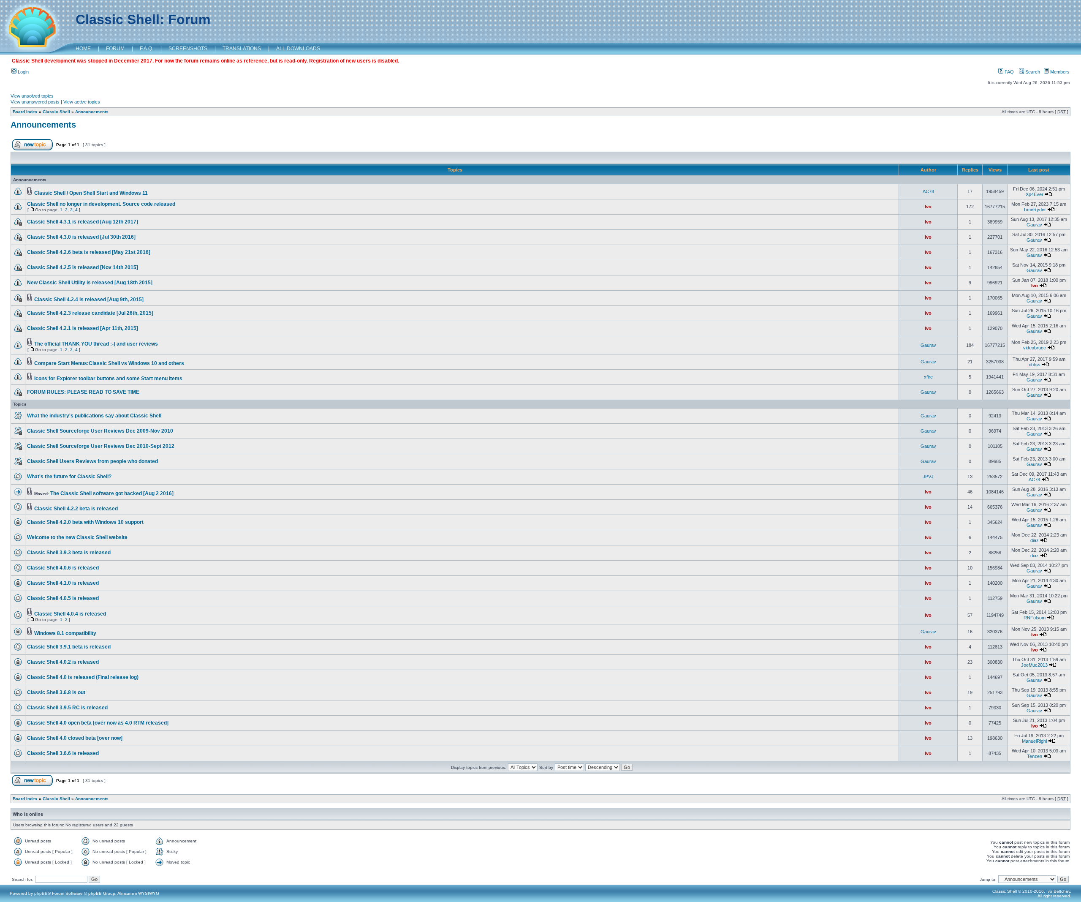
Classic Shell (56, 111)
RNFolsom (1035, 617)
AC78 (928, 191)
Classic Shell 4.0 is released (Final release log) (83, 677)
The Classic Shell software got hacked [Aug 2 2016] (112, 493)
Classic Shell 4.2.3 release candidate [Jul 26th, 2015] (90, 313)
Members (1059, 71)
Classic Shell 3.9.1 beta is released (69, 647)
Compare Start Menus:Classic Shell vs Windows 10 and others (109, 363)
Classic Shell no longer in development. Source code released (101, 204)
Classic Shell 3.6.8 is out (56, 692)
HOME (83, 49)
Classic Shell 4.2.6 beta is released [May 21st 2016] (88, 252)
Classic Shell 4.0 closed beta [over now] (74, 738)
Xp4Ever (1034, 194)
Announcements (92, 111)
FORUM (115, 49)
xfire (928, 376)
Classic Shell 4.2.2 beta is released (76, 509)
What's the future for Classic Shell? (69, 477)
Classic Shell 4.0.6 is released (63, 568)
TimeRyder (1034, 209)
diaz (1034, 540)
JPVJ (928, 476)
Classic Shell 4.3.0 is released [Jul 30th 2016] (81, 237)
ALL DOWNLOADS (298, 49)
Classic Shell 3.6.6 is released (63, 753)
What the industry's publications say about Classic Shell (94, 416)
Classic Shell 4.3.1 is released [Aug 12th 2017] (82, 222)
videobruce (1034, 347)
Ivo (928, 206)
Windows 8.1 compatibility (65, 633)
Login (22, 71)
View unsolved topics (32, 95)
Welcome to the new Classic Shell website (77, 537)
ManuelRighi (1034, 741)
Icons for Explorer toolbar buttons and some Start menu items (108, 379)
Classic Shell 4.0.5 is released (63, 598)
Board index (25, 111)
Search (1032, 71)
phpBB (41, 893)
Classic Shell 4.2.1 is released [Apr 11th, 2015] (82, 328)
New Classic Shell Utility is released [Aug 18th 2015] (89, 283)
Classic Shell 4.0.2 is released (63, 662)
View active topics (81, 101)
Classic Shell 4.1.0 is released (63, 583)
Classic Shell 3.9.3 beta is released (69, 553)
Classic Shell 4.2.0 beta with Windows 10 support (85, 522)
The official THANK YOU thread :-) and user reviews (96, 344)
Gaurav (1034, 224)
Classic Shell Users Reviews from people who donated (92, 461)
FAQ (1008, 71)
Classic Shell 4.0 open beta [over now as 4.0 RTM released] (97, 723)
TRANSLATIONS (242, 49)
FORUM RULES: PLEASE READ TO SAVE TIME (83, 392)
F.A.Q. (146, 49)
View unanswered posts (35, 101)
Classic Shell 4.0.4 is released (70, 614)
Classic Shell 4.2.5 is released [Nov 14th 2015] (82, 267)
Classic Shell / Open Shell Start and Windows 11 (91, 193)
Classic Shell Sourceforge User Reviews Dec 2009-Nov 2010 (100, 431)
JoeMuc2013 (1034, 665)
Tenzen (1034, 756)
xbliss (1034, 364)
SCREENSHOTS (187, 49)
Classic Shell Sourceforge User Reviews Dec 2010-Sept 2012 (100, 446)
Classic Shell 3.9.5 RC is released (67, 708)
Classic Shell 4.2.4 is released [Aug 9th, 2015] (89, 299)
